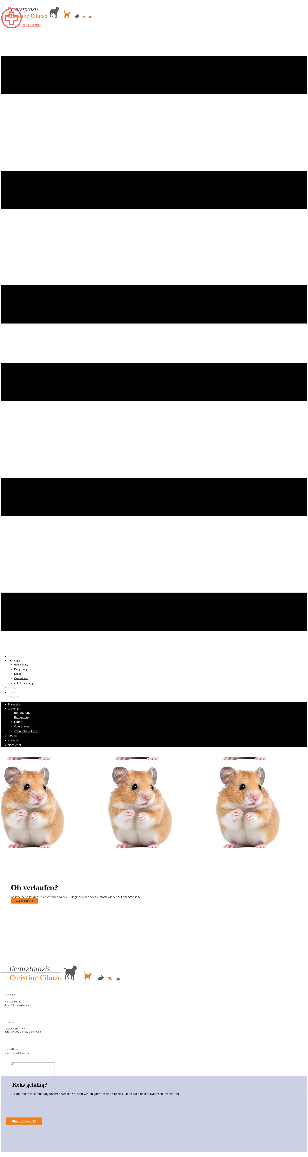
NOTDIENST (31, 25)
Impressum (10, 1053)
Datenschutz (24, 1053)
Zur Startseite (24, 900)
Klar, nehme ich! (24, 1121)
